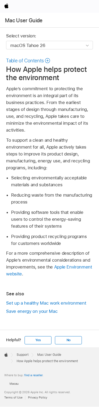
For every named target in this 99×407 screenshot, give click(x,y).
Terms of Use (13, 397)
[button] (28, 61)
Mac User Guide (24, 20)
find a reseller (33, 375)
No (69, 340)
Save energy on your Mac (32, 311)
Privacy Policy (37, 397)
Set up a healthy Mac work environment (46, 303)
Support (23, 355)
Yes (38, 340)
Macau (14, 384)
